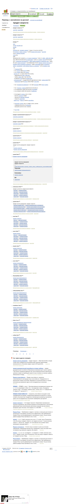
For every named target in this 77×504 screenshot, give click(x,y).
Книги (28, 16)
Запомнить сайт (34, 8)
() (22, 322)
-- (24, 32)
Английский (4, 25)
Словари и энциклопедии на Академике (22, 11)
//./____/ (33, 166)
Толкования (13, 16)
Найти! (50, 14)
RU (51, 8)
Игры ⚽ (35, 16)
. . (26, 58)
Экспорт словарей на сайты (7, 451)
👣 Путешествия (6, 449)
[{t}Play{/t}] (23, 27)
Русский (3, 29)
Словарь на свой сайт (45, 8)
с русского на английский (36, 20)
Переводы (21, 16)
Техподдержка (21, 448)
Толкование (16, 25)
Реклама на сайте (28, 448)
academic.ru (5, 15)
